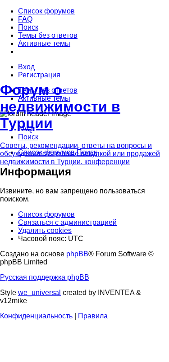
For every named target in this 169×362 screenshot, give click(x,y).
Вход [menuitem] (26, 67)
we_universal (39, 292)
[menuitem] (46, 11)
